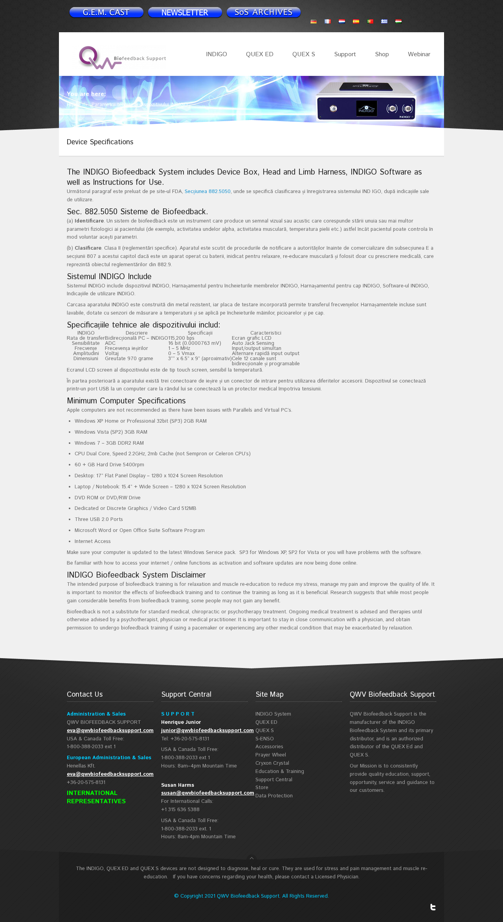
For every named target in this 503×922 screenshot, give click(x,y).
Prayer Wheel (270, 755)
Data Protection (274, 796)
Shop (382, 54)
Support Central (273, 780)
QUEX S (303, 54)
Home (74, 105)
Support (345, 54)
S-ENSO (264, 739)
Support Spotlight (263, 12)
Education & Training (279, 771)
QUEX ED (260, 54)
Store (261, 787)
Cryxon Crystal (272, 763)
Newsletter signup (106, 12)
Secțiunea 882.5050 (208, 191)
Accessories (269, 747)
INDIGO (216, 54)
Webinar (419, 54)
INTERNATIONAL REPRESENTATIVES (96, 797)
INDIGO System (273, 714)
